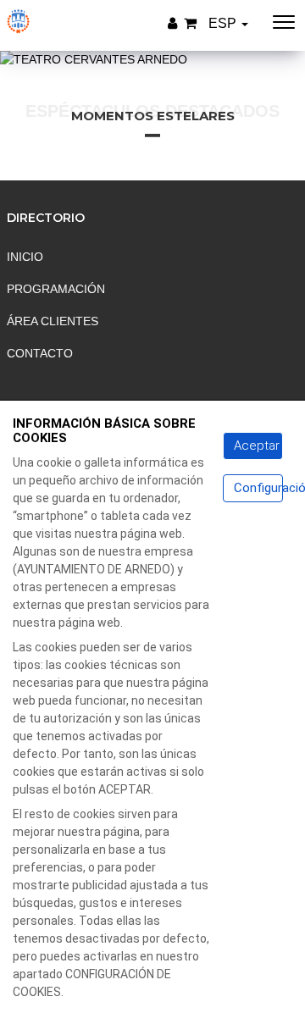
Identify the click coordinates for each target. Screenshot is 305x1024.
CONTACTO (40, 353)
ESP (224, 23)
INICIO (25, 256)
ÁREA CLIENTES (52, 321)
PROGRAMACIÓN (56, 289)
